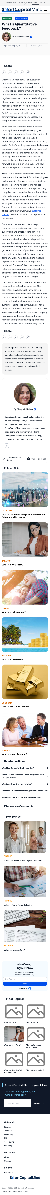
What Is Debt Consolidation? (19, 905)
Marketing (8, 1134)
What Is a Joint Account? (14, 754)
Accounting (9, 1142)
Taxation (6, 561)
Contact (8, 1161)
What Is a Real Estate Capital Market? (23, 860)
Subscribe (25, 984)
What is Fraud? (32, 1022)
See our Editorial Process (14, 458)
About (7, 1157)
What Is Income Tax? (14, 950)
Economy (7, 510)
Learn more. (35, 4)
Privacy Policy (6, 1191)
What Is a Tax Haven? (12, 659)
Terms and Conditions (20, 1191)
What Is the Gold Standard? (16, 706)
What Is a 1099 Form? (12, 564)
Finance (6, 608)
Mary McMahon (22, 37)
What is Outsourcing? (35, 1070)
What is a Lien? (10, 1022)
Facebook (8, 1172)
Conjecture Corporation (26, 1188)
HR (5, 1138)
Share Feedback (38, 459)
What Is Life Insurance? (14, 612)
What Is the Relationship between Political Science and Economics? (23, 516)
